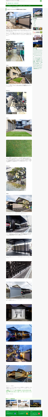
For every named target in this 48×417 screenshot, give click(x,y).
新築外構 (35, 68)
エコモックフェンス (36, 53)
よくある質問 (20, 5)
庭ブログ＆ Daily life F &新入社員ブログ (23, 411)
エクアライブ (13, 5)
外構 (38, 60)
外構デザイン (35, 62)
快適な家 (38, 67)
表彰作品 (17, 5)
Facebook (7, 411)
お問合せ (29, 5)
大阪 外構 (38, 64)
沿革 (34, 23)
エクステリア (36, 51)
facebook (24, 5)
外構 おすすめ (40, 61)
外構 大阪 (35, 61)
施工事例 (9, 5)
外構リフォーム (39, 62)
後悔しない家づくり (35, 67)
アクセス (35, 24)
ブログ (27, 5)
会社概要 (35, 20)
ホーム (7, 5)
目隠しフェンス (39, 68)
